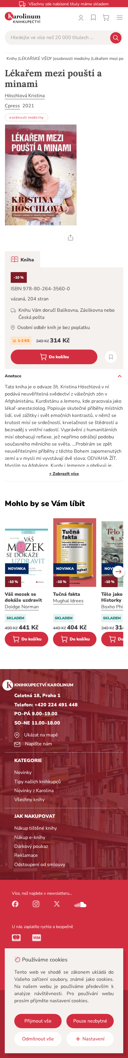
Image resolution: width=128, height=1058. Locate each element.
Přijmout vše (37, 1021)
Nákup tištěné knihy (35, 828)
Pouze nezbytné (90, 1021)
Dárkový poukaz (31, 846)
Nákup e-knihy (29, 837)
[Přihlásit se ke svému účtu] (81, 17)
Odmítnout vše (38, 1039)
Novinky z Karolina (34, 790)
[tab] (22, 259)
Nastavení (93, 1039)
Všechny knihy (29, 799)
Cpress (12, 106)
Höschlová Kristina (25, 95)
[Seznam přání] (93, 17)
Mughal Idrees (68, 601)
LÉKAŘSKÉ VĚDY (35, 58)
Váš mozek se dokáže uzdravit (23, 597)
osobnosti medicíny (72, 58)
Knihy (12, 58)
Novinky (23, 772)
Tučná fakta (66, 594)
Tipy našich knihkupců (37, 781)
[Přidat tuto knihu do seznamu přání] (110, 356)
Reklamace (26, 855)
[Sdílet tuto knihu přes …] (70, 238)
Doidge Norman (22, 607)
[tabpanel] (64, 318)
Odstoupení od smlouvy (39, 864)
